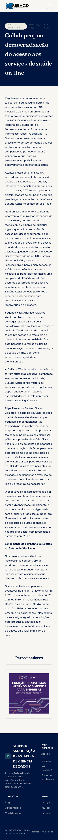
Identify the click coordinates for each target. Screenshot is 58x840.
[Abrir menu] (50, 6)
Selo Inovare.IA (46, 768)
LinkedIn (45, 813)
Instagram (46, 802)
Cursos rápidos (13, 807)
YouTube (46, 807)
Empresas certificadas (47, 777)
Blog (7, 802)
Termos (35, 831)
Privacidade (47, 831)
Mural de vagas (13, 813)
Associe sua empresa (46, 757)
